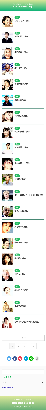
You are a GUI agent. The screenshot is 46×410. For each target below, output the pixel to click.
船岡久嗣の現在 (21, 36)
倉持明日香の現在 (22, 131)
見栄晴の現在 (20, 179)
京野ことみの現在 (22, 20)
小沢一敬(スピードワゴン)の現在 (29, 195)
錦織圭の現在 (20, 100)
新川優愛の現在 (21, 147)
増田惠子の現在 (21, 290)
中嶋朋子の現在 (21, 242)
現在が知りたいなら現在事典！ (23, 399)
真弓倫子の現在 (21, 227)
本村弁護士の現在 (22, 163)
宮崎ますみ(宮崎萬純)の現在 (27, 322)
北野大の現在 (20, 274)
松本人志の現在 (21, 211)
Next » (23, 338)
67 (34, 346)
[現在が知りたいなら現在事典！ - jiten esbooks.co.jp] (26, 358)
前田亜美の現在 (21, 116)
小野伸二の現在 (21, 68)
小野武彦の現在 (21, 52)
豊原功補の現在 (21, 84)
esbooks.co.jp (7, 387)
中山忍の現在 (20, 258)
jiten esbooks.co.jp (23, 6)
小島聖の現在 (20, 306)
